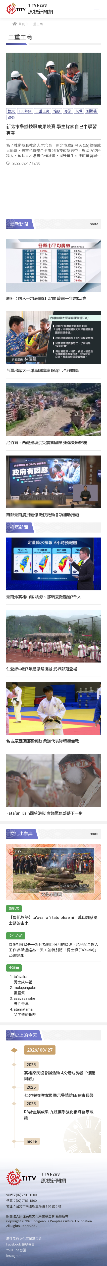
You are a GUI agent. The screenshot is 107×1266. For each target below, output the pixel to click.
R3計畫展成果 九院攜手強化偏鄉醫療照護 (59, 1115)
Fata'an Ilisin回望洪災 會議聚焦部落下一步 (44, 813)
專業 (67, 110)
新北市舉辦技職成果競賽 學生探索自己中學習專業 (51, 129)
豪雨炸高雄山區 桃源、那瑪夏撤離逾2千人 (43, 597)
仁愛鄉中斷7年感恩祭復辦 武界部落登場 (41, 669)
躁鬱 (11, 117)
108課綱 (25, 110)
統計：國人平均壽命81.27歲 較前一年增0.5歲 (46, 298)
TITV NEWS (37, 5)
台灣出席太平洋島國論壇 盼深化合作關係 (42, 370)
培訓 (57, 110)
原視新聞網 (40, 11)
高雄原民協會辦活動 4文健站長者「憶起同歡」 (59, 1076)
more (32, 1141)
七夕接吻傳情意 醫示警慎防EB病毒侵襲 (59, 1095)
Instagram (13, 1255)
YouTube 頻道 (16, 1249)
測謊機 (91, 110)
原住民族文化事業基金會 (24, 1238)
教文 (11, 110)
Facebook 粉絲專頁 (20, 1244)
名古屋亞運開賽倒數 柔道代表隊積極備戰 (42, 741)
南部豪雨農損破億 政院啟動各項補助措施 (42, 515)
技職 (78, 110)
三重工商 (43, 110)
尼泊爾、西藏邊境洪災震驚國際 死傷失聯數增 (46, 442)
